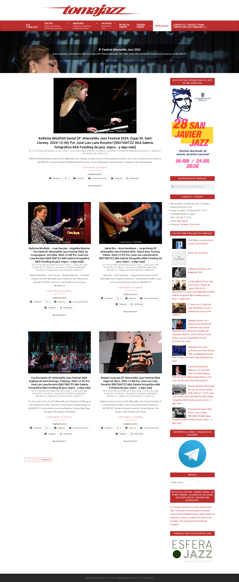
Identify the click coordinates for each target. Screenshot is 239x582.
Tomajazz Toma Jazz (190, 224)
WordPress (149, 577)
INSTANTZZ (144, 151)
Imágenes (133, 151)
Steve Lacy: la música (198, 253)
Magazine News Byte (126, 577)
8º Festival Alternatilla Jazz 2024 (50, 151)
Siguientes (46, 459)
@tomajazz (182, 221)
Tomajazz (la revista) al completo (65, 270)
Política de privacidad (93, 577)
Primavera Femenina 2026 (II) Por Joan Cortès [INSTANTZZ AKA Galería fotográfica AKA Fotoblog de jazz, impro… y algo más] (192, 416)
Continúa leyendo (95, 167)
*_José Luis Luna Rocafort (81, 151)
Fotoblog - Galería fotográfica (112, 151)
